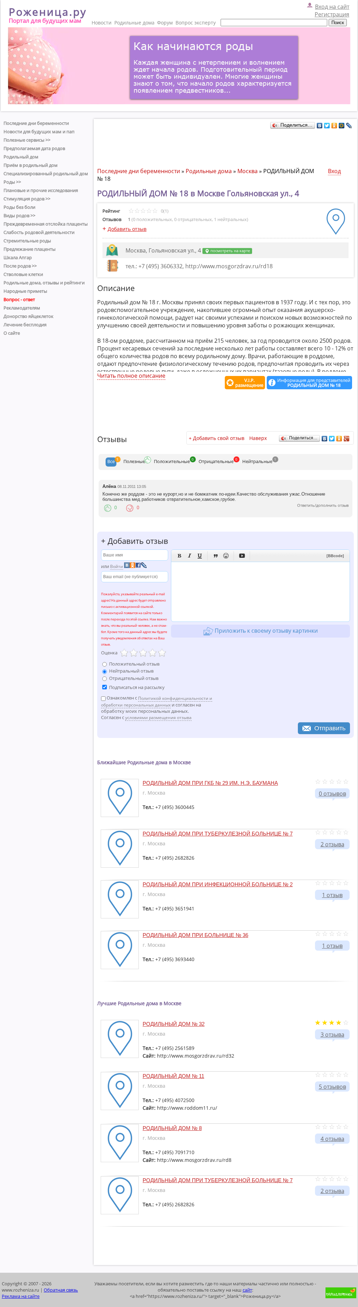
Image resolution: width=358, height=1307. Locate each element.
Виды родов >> (19, 215)
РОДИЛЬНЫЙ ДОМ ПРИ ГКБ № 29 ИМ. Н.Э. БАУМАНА (210, 783)
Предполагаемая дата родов (34, 148)
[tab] (111, 462)
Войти (116, 566)
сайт (247, 1290)
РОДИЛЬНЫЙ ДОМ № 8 (172, 1128)
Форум (165, 22)
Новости (102, 22)
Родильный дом (20, 157)
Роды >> (12, 182)
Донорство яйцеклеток (28, 316)
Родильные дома (134, 22)
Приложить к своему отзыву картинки (265, 630)
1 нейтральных (230, 219)
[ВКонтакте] (319, 125)
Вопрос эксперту (196, 22)
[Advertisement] (224, 146)
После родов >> (20, 266)
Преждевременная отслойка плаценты (45, 224)
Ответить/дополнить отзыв (323, 505)
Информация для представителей (313, 383)
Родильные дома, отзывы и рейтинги (44, 282)
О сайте (11, 333)
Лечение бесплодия (24, 324)
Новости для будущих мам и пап (38, 131)
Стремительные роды (27, 240)
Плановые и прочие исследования (40, 190)
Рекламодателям (21, 308)
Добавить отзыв (127, 229)
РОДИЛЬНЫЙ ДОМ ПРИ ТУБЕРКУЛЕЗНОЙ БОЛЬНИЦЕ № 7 (218, 834)
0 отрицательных (193, 219)
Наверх (258, 438)
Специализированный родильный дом (45, 173)
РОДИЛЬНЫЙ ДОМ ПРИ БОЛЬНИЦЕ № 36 (195, 935)
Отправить (329, 728)
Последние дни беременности (36, 123)
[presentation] (111, 462)
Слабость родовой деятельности (38, 232)
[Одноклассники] (334, 125)
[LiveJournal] (349, 125)
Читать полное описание (131, 375)
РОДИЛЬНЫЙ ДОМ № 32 (174, 1024)
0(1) (164, 211)
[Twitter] (327, 125)
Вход (334, 171)
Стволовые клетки (23, 274)
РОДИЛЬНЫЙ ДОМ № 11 (173, 1076)
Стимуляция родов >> (26, 199)
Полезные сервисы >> (26, 140)
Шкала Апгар (17, 257)
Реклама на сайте (21, 1296)
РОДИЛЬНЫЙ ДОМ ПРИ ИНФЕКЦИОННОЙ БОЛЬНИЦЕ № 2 (218, 884)
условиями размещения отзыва (158, 717)
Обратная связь (61, 1290)
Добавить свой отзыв (218, 438)
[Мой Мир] (341, 125)
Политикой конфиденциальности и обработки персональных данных (156, 701)
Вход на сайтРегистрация (332, 10)
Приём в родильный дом (30, 165)
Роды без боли (19, 207)
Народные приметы (25, 291)
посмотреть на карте (229, 250)
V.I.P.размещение (249, 383)
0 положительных (152, 219)
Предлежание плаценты (29, 249)
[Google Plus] (346, 438)
